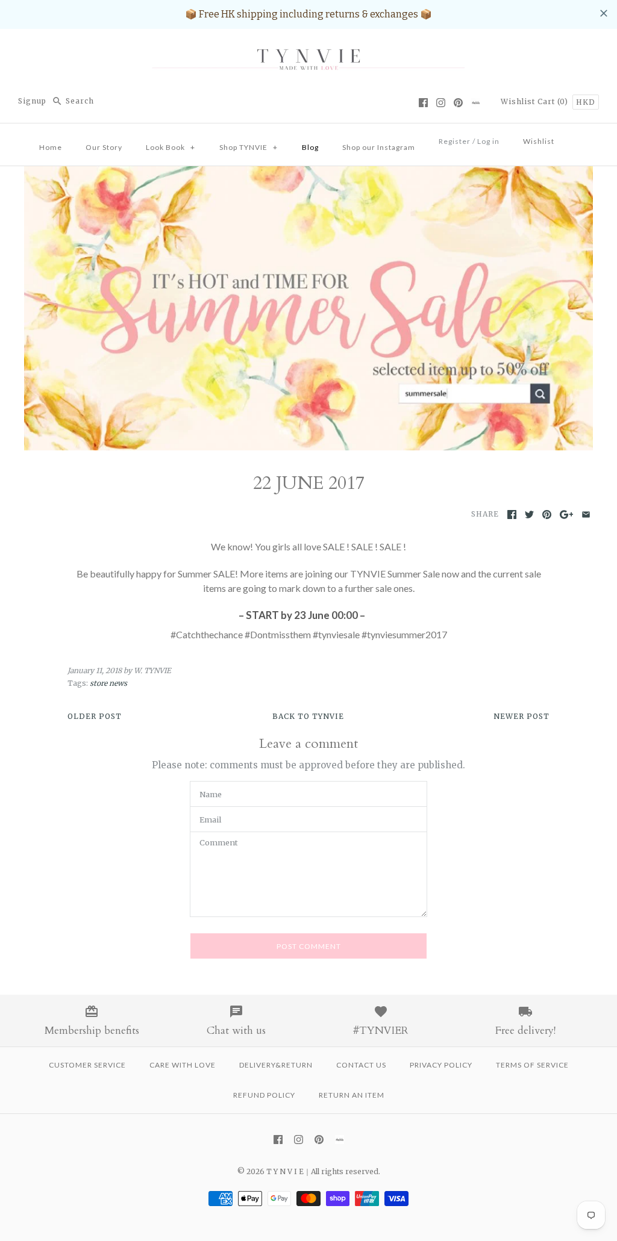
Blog (310, 147)
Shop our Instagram (378, 147)
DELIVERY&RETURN (276, 1064)
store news (108, 683)
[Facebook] (423, 102)
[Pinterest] (458, 102)
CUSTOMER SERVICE (87, 1064)
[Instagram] (440, 102)
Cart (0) (554, 101)
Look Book (170, 147)
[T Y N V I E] (308, 48)
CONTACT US (361, 1064)
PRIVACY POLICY (441, 1064)
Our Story (104, 147)
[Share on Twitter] (529, 514)
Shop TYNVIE (248, 147)
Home (50, 147)
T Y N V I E (285, 1171)
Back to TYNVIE (308, 716)
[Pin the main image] (546, 514)
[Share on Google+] (567, 514)
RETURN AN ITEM (351, 1094)
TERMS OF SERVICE (532, 1064)
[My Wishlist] (578, 138)
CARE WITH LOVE (182, 1064)
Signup (32, 100)
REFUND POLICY (264, 1094)
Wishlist (518, 101)
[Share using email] (585, 514)
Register (455, 141)
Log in (488, 141)
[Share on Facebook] (511, 514)
